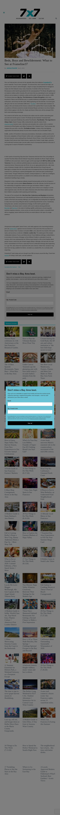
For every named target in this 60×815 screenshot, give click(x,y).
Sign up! (30, 423)
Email (9, 400)
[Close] (53, 388)
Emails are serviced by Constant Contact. (38, 418)
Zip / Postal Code (13, 408)
